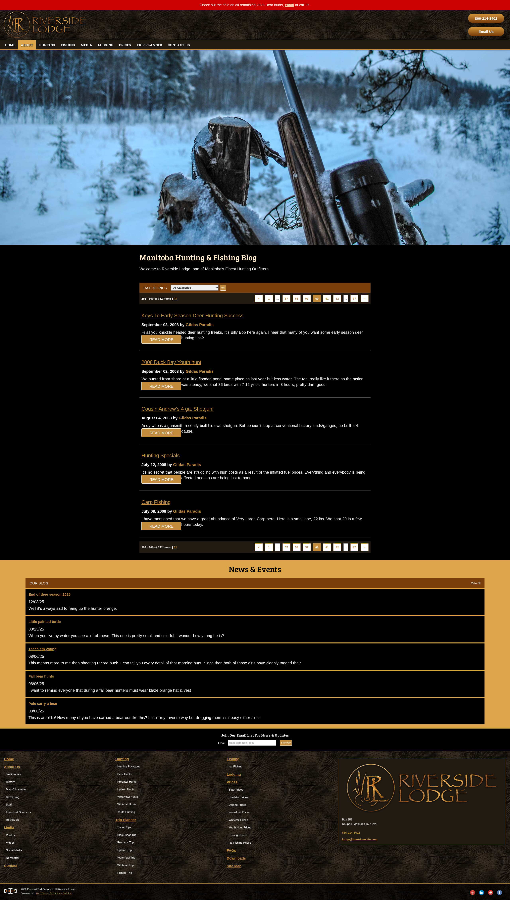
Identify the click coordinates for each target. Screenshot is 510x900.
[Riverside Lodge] (422, 788)
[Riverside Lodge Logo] (45, 25)
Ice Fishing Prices (240, 842)
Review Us (12, 819)
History (10, 781)
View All (476, 582)
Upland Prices (237, 804)
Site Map (234, 866)
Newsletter (12, 857)
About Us (12, 767)
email (289, 5)
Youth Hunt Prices (240, 827)
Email (221, 743)
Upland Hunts (125, 789)
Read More (161, 339)
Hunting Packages (128, 766)
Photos (10, 835)
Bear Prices (236, 789)
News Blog (12, 797)
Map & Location (16, 789)
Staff (9, 804)
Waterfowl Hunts (127, 796)
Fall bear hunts (41, 676)
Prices (232, 782)
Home (9, 759)
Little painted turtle (44, 622)
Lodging (234, 774)
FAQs (231, 851)
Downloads (236, 858)
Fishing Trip (124, 872)
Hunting (122, 759)
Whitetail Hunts (126, 804)
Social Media (14, 850)
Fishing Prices (237, 835)
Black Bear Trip (126, 834)
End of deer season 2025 (49, 594)
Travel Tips (124, 827)
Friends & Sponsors (18, 812)
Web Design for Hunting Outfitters (54, 893)
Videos (10, 842)
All (175, 298)
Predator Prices (238, 797)
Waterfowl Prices (239, 812)
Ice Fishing (235, 766)
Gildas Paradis (200, 325)
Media (9, 828)
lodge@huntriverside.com (359, 839)
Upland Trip (124, 850)
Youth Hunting (126, 811)
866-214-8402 (486, 19)
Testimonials (14, 774)
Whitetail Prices (238, 819)
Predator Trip (125, 842)
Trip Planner (125, 820)
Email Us (486, 32)
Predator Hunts (126, 781)
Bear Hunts (124, 774)
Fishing (233, 759)
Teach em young (42, 649)
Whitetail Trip (125, 865)
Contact (10, 866)
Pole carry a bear (42, 704)
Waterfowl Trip (126, 857)
